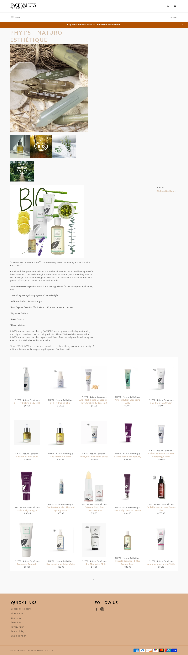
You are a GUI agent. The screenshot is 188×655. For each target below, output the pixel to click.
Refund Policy (18, 631)
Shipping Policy (18, 635)
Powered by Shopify (45, 650)
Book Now (16, 622)
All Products (17, 613)
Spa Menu (16, 618)
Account (174, 17)
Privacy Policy (17, 627)
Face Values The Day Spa (27, 650)
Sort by (160, 187)
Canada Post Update (21, 608)
